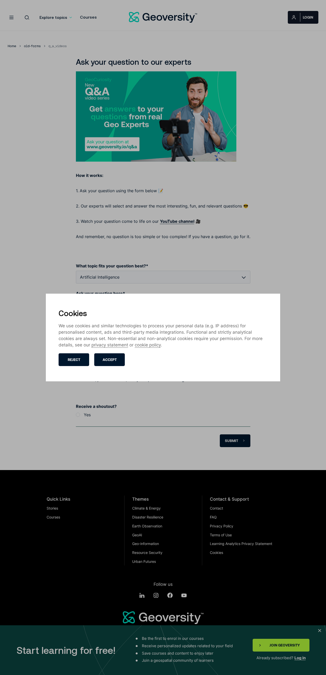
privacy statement (109, 344)
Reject (74, 360)
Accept (110, 360)
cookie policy (148, 344)
